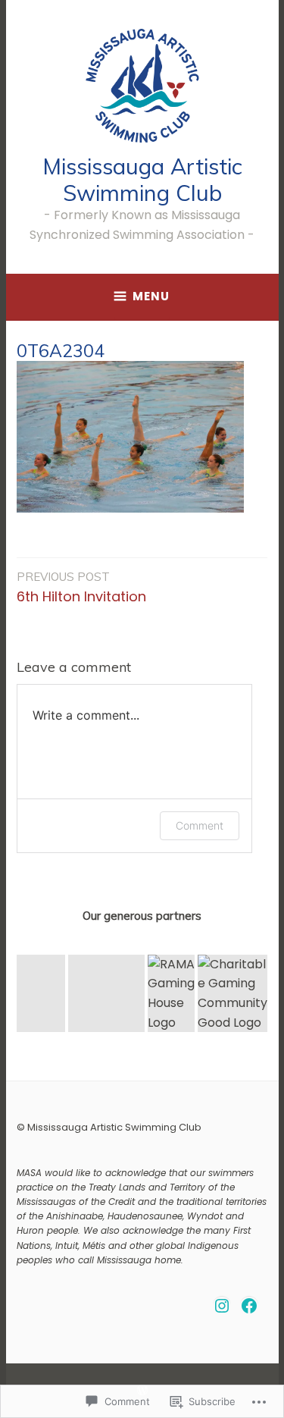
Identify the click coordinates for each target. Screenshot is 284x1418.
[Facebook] (249, 1306)
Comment (199, 825)
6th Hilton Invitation (81, 587)
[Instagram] (222, 1306)
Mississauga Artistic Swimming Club (142, 179)
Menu (151, 296)
